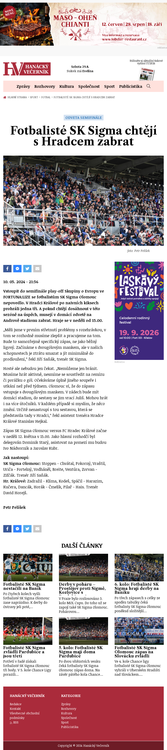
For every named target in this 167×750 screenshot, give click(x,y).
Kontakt (15, 709)
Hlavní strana (18, 97)
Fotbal (47, 97)
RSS (15, 722)
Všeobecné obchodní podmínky (25, 715)
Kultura (66, 86)
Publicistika (130, 86)
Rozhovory (44, 86)
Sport (109, 86)
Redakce (16, 704)
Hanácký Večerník (27, 69)
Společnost (89, 86)
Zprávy (23, 86)
